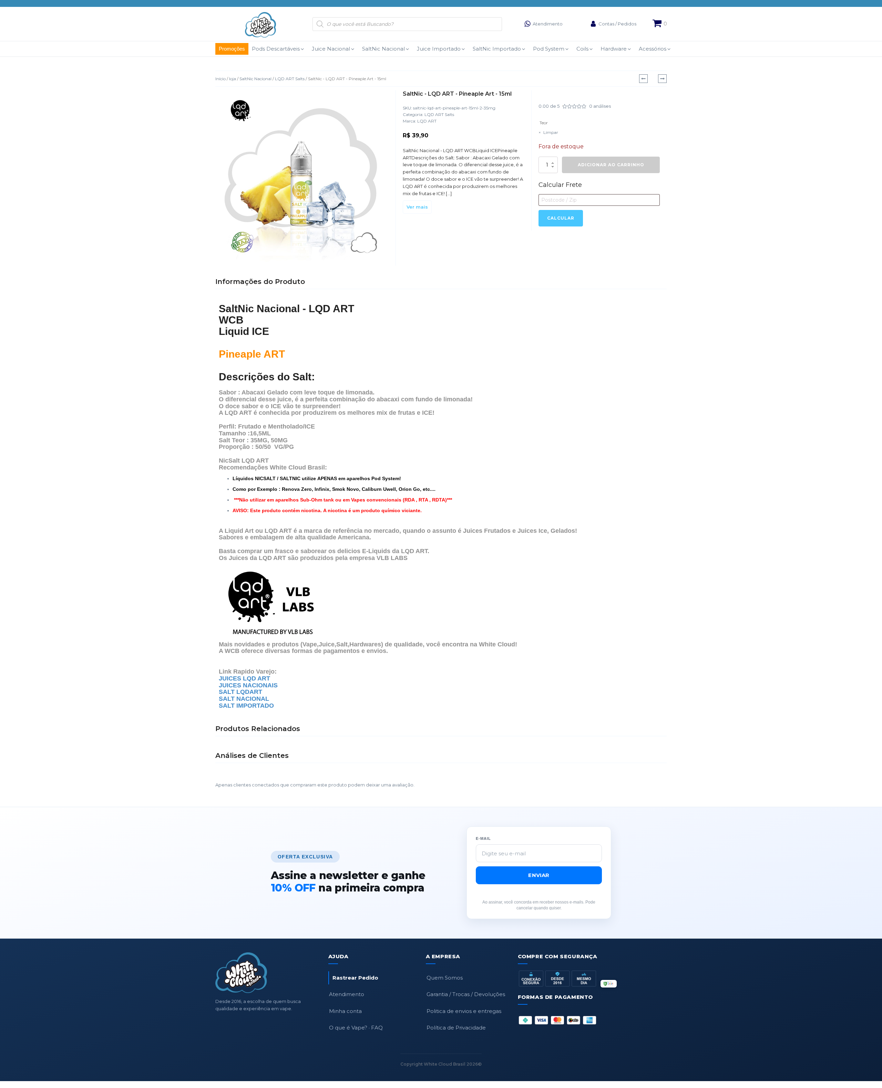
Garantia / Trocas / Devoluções (466, 994)
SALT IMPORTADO (246, 705)
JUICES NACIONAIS (248, 685)
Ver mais (417, 207)
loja (232, 78)
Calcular (560, 218)
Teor (544, 122)
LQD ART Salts (290, 78)
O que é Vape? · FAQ (356, 1027)
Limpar (550, 132)
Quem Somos (445, 977)
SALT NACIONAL (245, 698)
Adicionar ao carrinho (611, 164)
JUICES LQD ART (244, 678)
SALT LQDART (240, 691)
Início (220, 78)
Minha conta (345, 1011)
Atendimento (346, 994)
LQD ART (427, 121)
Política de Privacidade (456, 1027)
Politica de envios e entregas (464, 1011)
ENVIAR (538, 875)
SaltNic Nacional (255, 78)
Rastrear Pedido (355, 977)
